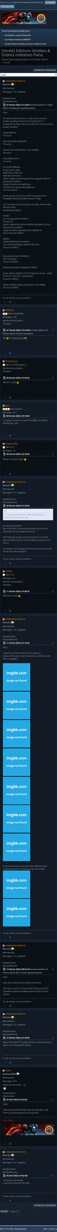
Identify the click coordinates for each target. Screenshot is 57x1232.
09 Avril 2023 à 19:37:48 (17, 1175)
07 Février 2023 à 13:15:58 (18, 330)
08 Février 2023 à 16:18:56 (18, 454)
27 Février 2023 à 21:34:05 (18, 1037)
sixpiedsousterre (15, 81)
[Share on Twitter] (10, 302)
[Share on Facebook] (5, 302)
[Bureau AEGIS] (5, 1088)
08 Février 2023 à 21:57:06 (18, 505)
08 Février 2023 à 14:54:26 (18, 377)
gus (7, 405)
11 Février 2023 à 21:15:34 (18, 643)
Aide (45, 1229)
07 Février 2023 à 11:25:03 (18, 105)
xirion (8, 571)
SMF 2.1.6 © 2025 (6, 1229)
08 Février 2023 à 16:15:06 (18, 416)
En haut (4, 1211)
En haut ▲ (53, 1229)
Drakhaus (11, 361)
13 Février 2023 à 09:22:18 (18, 969)
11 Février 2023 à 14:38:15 (18, 591)
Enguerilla (11, 443)
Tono (8, 1070)
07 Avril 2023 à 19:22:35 (17, 1099)
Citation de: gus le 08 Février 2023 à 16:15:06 (25, 511)
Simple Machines (20, 1229)
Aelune (9, 310)
